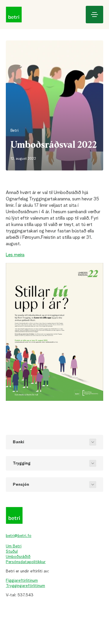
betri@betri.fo (18, 536)
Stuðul (12, 551)
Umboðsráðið (18, 557)
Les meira (15, 255)
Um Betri (14, 546)
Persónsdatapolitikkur (26, 562)
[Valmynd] (94, 14)
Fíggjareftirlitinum (22, 581)
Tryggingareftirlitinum (25, 586)
